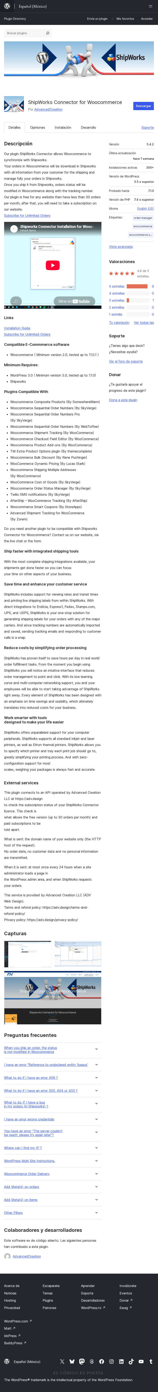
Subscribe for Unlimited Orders (27, 215)
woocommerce (143, 226)
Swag (126, 1308)
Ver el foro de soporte (126, 361)
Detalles (14, 127)
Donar (126, 1300)
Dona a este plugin (123, 400)
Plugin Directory (15, 18)
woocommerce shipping (141, 234)
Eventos (126, 1293)
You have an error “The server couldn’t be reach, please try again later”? (33, 1133)
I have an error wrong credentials (29, 1119)
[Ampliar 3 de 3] (96, 976)
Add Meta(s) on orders (21, 1187)
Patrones (49, 1308)
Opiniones (37, 127)
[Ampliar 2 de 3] (96, 946)
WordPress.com (18, 1321)
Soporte (148, 127)
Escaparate (51, 1286)
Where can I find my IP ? (23, 1148)
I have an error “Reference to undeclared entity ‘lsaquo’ (46, 1065)
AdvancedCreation (48, 109)
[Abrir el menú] (151, 6)
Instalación (63, 127)
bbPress (12, 1336)
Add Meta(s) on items (20, 1200)
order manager (143, 217)
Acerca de (12, 1286)
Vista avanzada (121, 247)
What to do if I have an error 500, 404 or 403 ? (41, 1091)
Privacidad (12, 1308)
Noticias (10, 1293)
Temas (48, 1293)
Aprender (88, 1286)
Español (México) (27, 1362)
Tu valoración (119, 323)
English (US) (145, 208)
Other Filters (13, 1213)
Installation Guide (17, 328)
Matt (10, 1328)
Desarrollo (88, 127)
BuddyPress (15, 1343)
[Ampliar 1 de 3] (46, 946)
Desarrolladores (93, 1300)
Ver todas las (144, 323)
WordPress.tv (93, 1308)
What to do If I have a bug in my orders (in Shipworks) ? (26, 1104)
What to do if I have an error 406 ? (31, 1078)
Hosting (10, 1300)
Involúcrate (128, 1286)
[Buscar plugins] (48, 33)
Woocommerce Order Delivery (27, 1174)
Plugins (48, 1300)
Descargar (143, 106)
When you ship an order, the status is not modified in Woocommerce (30, 1050)
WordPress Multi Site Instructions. (29, 1161)
